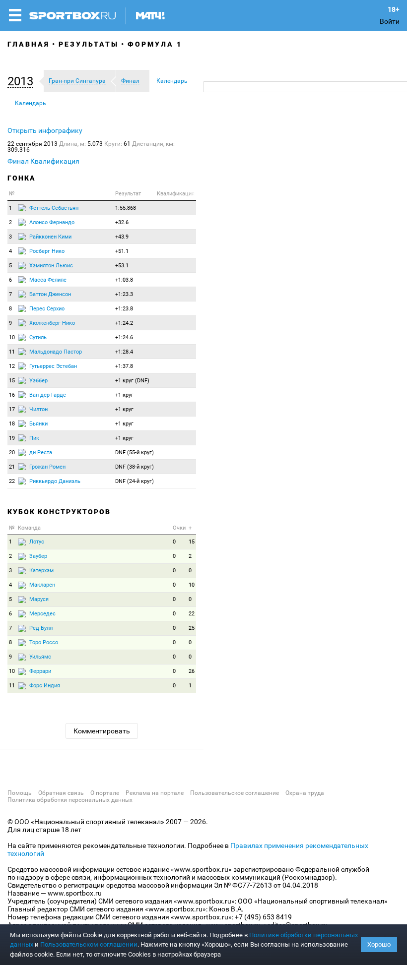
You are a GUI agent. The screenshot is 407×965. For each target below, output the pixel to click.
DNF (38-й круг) (134, 467)
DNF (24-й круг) (134, 481)
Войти (390, 21)
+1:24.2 (124, 323)
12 (12, 366)
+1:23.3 (124, 294)
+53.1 (122, 265)
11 (12, 352)
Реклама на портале (155, 793)
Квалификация (54, 161)
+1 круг (124, 395)
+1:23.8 (124, 308)
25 (192, 628)
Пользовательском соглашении (88, 944)
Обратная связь (61, 793)
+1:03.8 (124, 280)
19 (12, 438)
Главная (28, 44)
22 (12, 481)
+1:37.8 (124, 366)
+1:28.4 (124, 352)
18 (12, 424)
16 (12, 395)
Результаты (89, 44)
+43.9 (122, 237)
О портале (104, 793)
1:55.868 (125, 208)
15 (12, 380)
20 (12, 452)
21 (12, 467)
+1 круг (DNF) (132, 380)
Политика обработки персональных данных (70, 800)
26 (192, 671)
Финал (18, 161)
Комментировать (101, 731)
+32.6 (122, 222)
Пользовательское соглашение (234, 793)
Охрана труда (304, 793)
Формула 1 (155, 44)
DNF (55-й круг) (134, 452)
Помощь (19, 793)
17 (12, 409)
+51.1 (122, 251)
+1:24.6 (124, 337)
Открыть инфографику (44, 130)
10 (12, 337)
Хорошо (379, 944)
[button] (22, 81)
